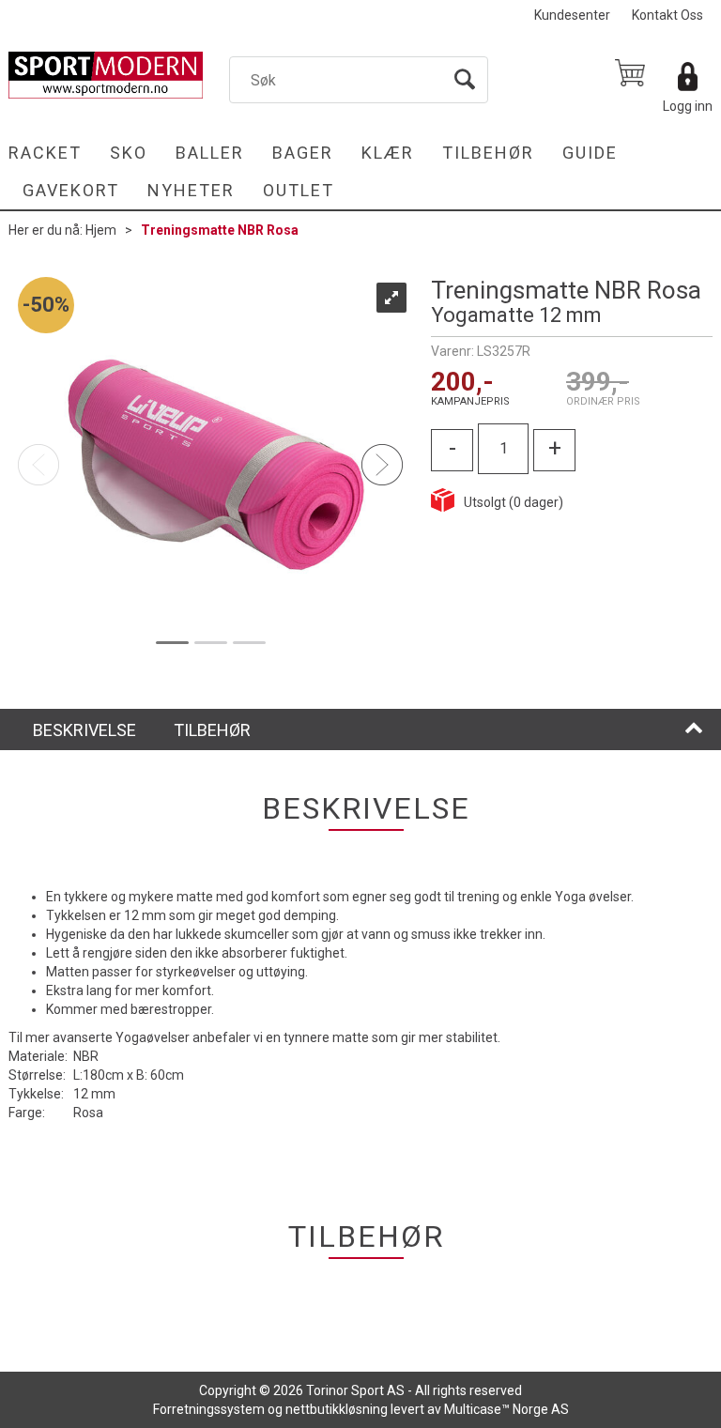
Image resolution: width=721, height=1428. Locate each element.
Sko (128, 152)
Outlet (298, 190)
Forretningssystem (209, 1409)
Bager (302, 152)
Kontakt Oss (667, 15)
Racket (45, 152)
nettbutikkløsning (336, 1409)
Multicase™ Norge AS (506, 1409)
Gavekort (71, 190)
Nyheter (191, 190)
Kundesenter (572, 15)
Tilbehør (488, 152)
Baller (210, 152)
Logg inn (688, 106)
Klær (387, 152)
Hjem (100, 230)
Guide (590, 152)
